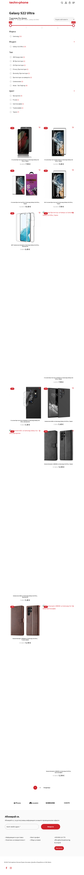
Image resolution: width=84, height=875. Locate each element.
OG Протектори (19, 65)
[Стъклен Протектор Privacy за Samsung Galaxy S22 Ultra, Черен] (25, 142)
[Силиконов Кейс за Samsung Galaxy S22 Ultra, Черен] (58, 403)
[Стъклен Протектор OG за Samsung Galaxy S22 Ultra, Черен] (25, 185)
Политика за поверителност (15, 840)
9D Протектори (19, 61)
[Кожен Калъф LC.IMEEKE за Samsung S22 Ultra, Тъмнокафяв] (25, 621)
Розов (16, 100)
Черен (16, 112)
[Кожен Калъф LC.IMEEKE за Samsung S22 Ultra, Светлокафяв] (58, 687)
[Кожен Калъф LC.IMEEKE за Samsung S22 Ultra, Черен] (58, 445)
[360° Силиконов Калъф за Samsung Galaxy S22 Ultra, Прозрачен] (25, 227)
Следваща (46, 787)
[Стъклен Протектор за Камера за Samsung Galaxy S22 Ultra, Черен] (58, 293)
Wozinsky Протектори (21, 73)
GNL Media (48, 862)
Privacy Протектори (20, 69)
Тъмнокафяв (18, 108)
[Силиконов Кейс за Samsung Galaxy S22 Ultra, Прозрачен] (25, 511)
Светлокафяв (18, 104)
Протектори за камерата (22, 77)
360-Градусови (19, 57)
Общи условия (35, 840)
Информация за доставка (14, 837)
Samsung (17, 36)
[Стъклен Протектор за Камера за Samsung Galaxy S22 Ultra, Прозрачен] (25, 403)
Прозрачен (17, 96)
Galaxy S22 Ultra (19, 47)
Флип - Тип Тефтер (20, 85)
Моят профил (35, 837)
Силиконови (18, 81)
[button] (39, 128)
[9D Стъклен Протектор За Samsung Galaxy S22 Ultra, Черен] (58, 185)
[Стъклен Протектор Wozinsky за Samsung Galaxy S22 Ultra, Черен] (58, 142)
